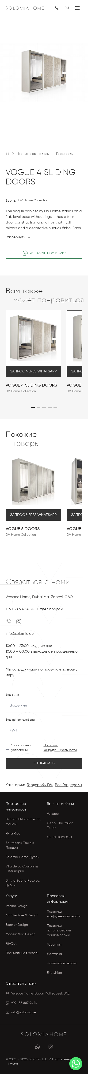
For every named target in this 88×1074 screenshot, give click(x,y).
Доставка (54, 954)
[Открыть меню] (77, 8)
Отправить (44, 763)
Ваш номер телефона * (21, 720)
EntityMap (54, 972)
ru (67, 8)
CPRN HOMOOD (59, 837)
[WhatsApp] (9, 621)
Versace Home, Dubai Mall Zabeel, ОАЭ (39, 597)
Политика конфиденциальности (60, 748)
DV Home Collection (33, 200)
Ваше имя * (13, 695)
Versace (53, 813)
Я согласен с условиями (21, 748)
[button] (33, 407)
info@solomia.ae (20, 634)
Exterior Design (17, 924)
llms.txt (13, 1064)
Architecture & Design (22, 915)
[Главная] (7, 153)
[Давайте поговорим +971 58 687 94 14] (57, 8)
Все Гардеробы (68, 785)
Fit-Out (11, 943)
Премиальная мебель (22, 953)
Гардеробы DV (39, 785)
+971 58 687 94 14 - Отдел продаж (34, 609)
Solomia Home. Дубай (22, 857)
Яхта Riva (13, 833)
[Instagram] (19, 621)
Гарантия (54, 944)
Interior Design (16, 906)
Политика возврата (62, 963)
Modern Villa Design (20, 934)
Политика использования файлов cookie (59, 930)
